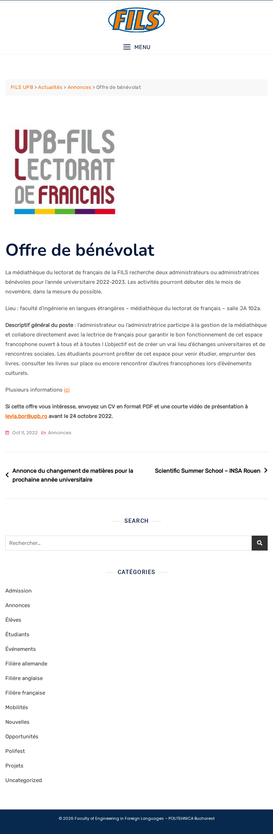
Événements (20, 649)
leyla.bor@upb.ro (26, 416)
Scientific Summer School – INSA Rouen (208, 470)
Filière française (25, 693)
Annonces (59, 432)
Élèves (13, 620)
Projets (14, 766)
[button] (136, 47)
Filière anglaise (24, 678)
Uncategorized (23, 780)
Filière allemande (26, 663)
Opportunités (21, 736)
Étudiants (17, 634)
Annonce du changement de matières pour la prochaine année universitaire (72, 475)
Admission (18, 591)
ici (67, 390)
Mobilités (16, 707)
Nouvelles (17, 722)
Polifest (15, 751)
